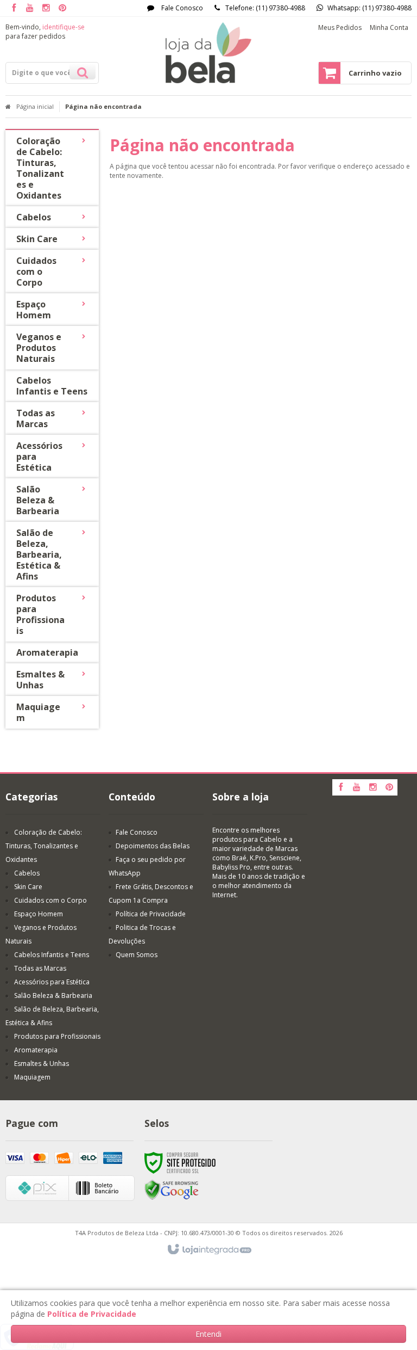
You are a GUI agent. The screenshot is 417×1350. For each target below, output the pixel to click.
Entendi (208, 1334)
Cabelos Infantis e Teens (51, 954)
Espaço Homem (38, 914)
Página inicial (35, 106)
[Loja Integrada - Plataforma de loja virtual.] (208, 1250)
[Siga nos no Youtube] (30, 8)
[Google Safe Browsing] (171, 1189)
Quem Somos (136, 954)
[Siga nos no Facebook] (13, 8)
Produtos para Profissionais (57, 1036)
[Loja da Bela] (208, 52)
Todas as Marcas (40, 968)
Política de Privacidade (151, 914)
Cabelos (27, 873)
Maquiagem (32, 1077)
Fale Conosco (181, 8)
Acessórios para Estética (52, 982)
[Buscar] (83, 71)
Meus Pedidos (340, 27)
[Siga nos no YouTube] (357, 787)
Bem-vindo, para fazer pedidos (45, 31)
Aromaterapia (36, 1050)
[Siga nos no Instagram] (46, 8)
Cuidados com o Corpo (50, 900)
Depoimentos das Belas (152, 845)
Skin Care (28, 886)
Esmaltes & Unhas (41, 1063)
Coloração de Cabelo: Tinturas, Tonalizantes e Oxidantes (43, 846)
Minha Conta (389, 27)
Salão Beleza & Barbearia (53, 995)
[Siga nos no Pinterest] (62, 8)
